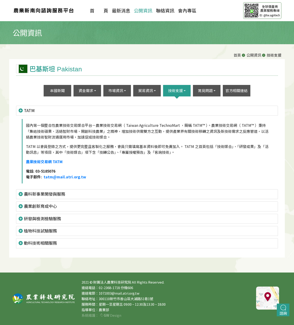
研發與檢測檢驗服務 (42, 218)
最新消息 (121, 10)
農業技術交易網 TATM (44, 161)
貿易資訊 (145, 90)
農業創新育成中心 (40, 206)
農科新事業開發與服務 (44, 194)
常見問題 (205, 90)
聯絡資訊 (165, 10)
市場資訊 (115, 90)
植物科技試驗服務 (40, 231)
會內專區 (187, 10)
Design (112, 315)
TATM (29, 110)
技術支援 (175, 90)
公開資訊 (143, 10)
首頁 (237, 55)
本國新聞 (57, 90)
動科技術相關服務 (40, 243)
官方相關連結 (237, 90)
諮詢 (283, 313)
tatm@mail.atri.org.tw (65, 177)
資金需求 (86, 90)
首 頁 (99, 10)
